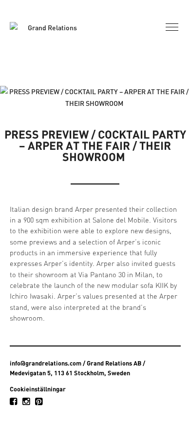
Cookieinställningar (38, 389)
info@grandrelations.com (45, 363)
